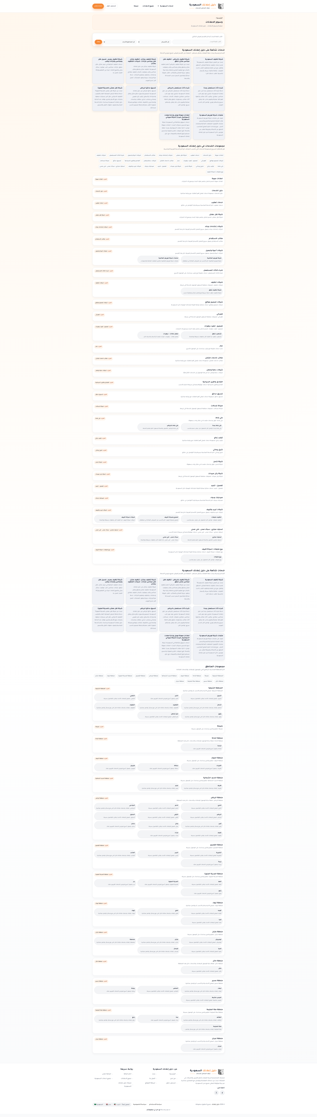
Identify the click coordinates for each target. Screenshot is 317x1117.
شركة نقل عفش (181, 155)
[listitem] (222, 1092)
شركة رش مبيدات (175, 166)
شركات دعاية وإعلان (150, 161)
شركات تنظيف (101, 155)
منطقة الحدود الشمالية (169, 676)
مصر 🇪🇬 (108, 1104)
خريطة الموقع (150, 1083)
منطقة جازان (99, 676)
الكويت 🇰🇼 (117, 1104)
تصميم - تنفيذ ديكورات (190, 161)
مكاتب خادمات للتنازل (166, 161)
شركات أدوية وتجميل (134, 155)
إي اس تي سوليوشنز (153, 1110)
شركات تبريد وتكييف (134, 166)
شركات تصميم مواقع (216, 161)
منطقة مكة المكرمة (194, 681)
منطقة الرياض (153, 676)
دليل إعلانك (216, 1104)
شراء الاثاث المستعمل (116, 155)
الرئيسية (173, 1074)
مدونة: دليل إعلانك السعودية (124, 1084)
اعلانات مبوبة (219, 155)
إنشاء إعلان (98, 6)
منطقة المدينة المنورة (125, 676)
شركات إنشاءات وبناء (165, 155)
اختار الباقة (127, 1074)
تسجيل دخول (111, 6)
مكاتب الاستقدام (150, 155)
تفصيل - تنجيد (162, 166)
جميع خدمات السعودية (103, 1079)
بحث (98, 42)
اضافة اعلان (106, 1074)
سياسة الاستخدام (155, 1104)
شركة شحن (188, 166)
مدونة (136, 6)
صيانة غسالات (104, 161)
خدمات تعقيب (194, 155)
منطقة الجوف (184, 676)
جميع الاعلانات (148, 6)
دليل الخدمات (207, 155)
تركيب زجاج (210, 166)
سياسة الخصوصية (139, 1104)
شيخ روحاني (200, 166)
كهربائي (203, 161)
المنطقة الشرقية (217, 676)
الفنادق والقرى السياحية (132, 161)
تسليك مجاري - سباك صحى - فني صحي (112, 166)
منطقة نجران (180, 681)
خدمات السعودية (165, 6)
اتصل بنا (152, 1079)
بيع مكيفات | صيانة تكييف (215, 172)
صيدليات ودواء (149, 166)
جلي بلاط (220, 166)
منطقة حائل (219, 681)
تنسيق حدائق (117, 161)
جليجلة (207, 676)
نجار (178, 161)
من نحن (173, 1079)
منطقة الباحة (197, 676)
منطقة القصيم (140, 676)
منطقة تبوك (111, 676)
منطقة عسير (208, 681)
